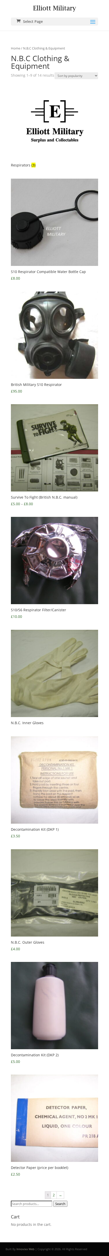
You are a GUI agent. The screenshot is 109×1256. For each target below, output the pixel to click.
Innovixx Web (25, 1249)
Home (15, 48)
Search (60, 1203)
